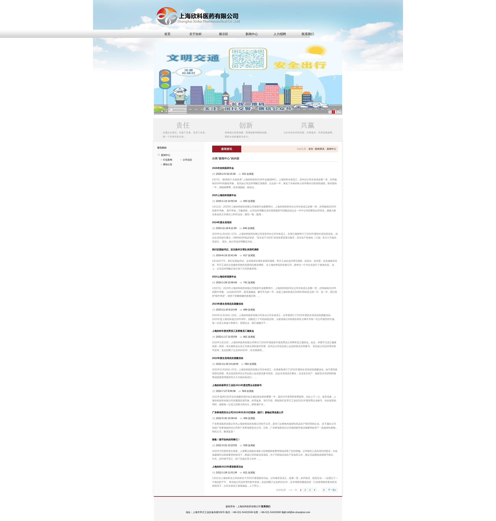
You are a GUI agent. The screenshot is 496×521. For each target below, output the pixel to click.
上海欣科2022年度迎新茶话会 (227, 466)
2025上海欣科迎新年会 (224, 195)
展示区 (223, 34)
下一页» (332, 490)
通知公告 (167, 164)
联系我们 (308, 34)
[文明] (248, 78)
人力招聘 (280, 34)
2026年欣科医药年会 (223, 168)
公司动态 (187, 159)
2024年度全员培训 (222, 222)
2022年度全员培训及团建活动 (227, 358)
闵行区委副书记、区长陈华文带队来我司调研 (235, 249)
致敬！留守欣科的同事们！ (226, 439)
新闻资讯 (319, 149)
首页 (167, 34)
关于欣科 (195, 34)
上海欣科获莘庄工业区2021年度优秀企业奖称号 (237, 385)
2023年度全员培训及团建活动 (227, 303)
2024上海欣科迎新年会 (224, 276)
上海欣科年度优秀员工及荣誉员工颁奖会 (233, 331)
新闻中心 (251, 34)
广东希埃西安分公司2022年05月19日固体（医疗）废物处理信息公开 (247, 412)
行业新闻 (167, 159)
